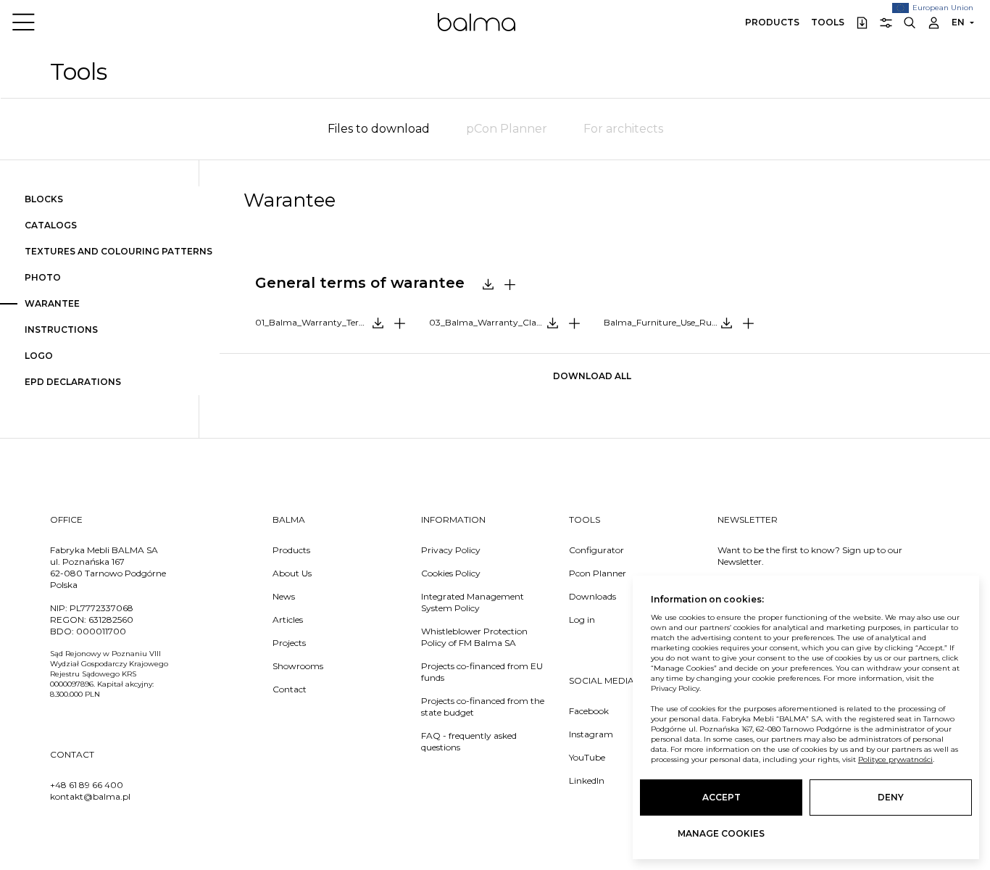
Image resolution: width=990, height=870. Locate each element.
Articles (288, 619)
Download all (592, 375)
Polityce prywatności (895, 759)
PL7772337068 (101, 607)
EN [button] (958, 22)
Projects (289, 642)
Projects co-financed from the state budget (482, 706)
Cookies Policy (451, 573)
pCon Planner (506, 129)
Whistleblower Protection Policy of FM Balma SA (474, 637)
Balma (476, 21)
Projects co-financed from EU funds (482, 671)
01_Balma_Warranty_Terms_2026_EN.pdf (336, 322)
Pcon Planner (597, 573)
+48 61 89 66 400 (86, 784)
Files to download (379, 129)
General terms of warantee (360, 282)
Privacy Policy (451, 549)
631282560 (110, 619)
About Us (292, 573)
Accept (721, 797)
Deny (891, 797)
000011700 (101, 631)
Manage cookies (721, 833)
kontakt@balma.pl (90, 796)
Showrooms (298, 665)
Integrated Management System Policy (472, 602)
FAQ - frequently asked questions (469, 741)
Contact (290, 689)
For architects (623, 129)
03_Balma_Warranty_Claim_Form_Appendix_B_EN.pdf (510, 322)
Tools (827, 22)
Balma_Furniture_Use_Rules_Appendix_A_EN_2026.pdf (684, 322)
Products (772, 22)
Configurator (596, 549)
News (284, 596)
